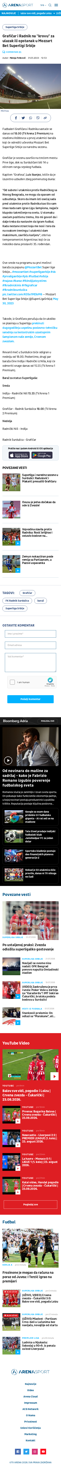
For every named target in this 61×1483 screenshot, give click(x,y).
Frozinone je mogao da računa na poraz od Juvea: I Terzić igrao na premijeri (27, 1277)
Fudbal (8, 1222)
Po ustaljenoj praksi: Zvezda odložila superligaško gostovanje (28, 947)
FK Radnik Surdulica (17, 600)
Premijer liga (30, 1338)
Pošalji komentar (30, 699)
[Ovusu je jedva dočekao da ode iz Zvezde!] (11, 509)
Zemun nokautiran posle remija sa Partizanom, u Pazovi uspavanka (37, 560)
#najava (7, 281)
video (30, 1390)
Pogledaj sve (47, 721)
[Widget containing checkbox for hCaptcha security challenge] (31, 682)
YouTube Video (16, 1043)
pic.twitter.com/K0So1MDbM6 (22, 294)
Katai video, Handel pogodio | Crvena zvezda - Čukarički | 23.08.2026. (40, 1186)
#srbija (43, 276)
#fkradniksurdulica (14, 290)
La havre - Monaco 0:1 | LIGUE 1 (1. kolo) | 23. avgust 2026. (40, 1162)
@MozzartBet (33, 267)
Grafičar (27, 593)
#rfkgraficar (29, 285)
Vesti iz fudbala (32, 1009)
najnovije (30, 1384)
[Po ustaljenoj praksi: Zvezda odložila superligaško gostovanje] (30, 920)
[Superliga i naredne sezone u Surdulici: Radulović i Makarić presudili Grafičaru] (11, 482)
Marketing (30, 1434)
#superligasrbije (39, 272)
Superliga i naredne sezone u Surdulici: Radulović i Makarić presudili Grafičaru (40, 478)
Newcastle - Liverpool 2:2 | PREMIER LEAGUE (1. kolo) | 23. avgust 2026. (39, 1138)
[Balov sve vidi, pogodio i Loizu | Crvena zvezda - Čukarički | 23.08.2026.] (30, 1064)
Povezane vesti (14, 468)
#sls (53, 272)
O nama (30, 1415)
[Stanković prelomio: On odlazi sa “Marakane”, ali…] (11, 1016)
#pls (25, 276)
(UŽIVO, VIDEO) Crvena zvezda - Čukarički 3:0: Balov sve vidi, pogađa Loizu (40, 1298)
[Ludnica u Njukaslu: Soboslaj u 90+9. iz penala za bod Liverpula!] (11, 1345)
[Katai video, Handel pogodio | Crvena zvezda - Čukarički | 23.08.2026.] (11, 1185)
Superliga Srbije (15, 27)
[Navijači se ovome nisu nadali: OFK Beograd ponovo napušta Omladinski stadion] (11, 966)
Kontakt (30, 1440)
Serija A (7, 1265)
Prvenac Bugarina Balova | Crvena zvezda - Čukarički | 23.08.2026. (39, 1115)
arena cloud (30, 1396)
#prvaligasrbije (12, 276)
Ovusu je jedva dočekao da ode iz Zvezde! (38, 504)
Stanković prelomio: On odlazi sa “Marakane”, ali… (38, 1015)
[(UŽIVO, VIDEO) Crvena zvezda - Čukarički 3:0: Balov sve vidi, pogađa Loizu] (11, 1298)
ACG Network (30, 1409)
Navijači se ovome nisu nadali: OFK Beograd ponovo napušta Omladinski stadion (40, 968)
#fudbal (33, 276)
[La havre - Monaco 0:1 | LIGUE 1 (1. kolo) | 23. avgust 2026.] (11, 1162)
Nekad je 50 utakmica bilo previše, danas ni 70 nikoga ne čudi (40, 873)
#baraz (17, 281)
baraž (40, 600)
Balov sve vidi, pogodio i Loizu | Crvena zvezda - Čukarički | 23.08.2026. (26, 1095)
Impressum (30, 1403)
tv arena (16, 1462)
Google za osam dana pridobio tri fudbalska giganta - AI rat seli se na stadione (39, 817)
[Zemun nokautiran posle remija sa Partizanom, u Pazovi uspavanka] (11, 564)
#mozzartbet (20, 272)
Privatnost (30, 1421)
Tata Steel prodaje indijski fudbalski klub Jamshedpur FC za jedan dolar (40, 836)
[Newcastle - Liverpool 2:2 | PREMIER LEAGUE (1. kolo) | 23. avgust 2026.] (11, 1138)
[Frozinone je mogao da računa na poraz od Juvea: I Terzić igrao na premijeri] (30, 1248)
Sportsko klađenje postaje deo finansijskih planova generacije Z (40, 854)
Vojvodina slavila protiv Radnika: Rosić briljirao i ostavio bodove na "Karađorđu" (37, 533)
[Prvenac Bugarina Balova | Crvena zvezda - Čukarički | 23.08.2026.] (11, 1115)
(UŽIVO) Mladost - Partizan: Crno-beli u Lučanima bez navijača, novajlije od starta (39, 1322)
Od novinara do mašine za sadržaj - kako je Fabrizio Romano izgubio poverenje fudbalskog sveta (26, 778)
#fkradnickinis (11, 285)
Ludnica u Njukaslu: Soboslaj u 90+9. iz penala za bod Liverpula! (38, 1346)
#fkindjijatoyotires (34, 281)
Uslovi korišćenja (30, 1428)
